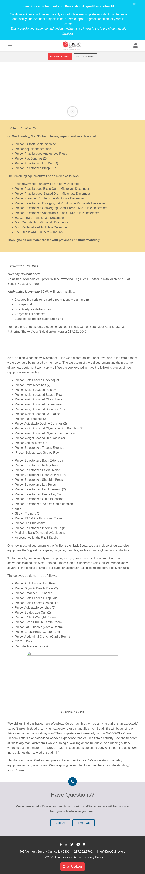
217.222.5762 (83, 851)
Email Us (83, 822)
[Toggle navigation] (10, 45)
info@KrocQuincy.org (111, 851)
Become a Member (60, 56)
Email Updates (73, 866)
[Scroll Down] (72, 111)
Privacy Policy (93, 857)
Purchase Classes (85, 56)
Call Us (60, 822)
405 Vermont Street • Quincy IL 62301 (44, 851)
